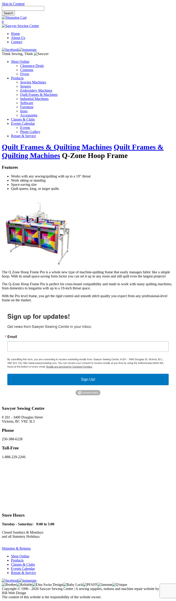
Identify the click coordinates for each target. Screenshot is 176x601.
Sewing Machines (33, 82)
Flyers (24, 74)
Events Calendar (23, 123)
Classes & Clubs (23, 119)
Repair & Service (23, 136)
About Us (18, 38)
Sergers (25, 86)
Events (25, 128)
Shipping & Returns (16, 548)
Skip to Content (13, 4)
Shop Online (20, 62)
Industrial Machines (34, 99)
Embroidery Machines (36, 90)
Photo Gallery (30, 132)
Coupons (26, 70)
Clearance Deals (32, 66)
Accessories (28, 115)
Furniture (26, 107)
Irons (24, 111)
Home (15, 34)
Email (12, 336)
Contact (16, 42)
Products (17, 78)
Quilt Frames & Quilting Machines (57, 147)
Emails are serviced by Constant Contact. (69, 366)
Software (26, 103)
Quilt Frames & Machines (39, 95)
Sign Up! (88, 379)
